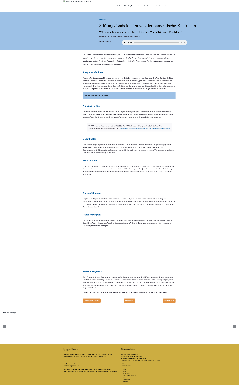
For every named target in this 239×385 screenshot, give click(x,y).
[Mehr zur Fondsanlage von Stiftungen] (129, 178)
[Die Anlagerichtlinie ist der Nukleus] (60, 317)
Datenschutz (126, 379)
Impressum (126, 381)
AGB (124, 377)
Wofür (124, 371)
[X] (163, 95)
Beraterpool (126, 373)
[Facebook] (160, 95)
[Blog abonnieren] (129, 230)
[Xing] (172, 95)
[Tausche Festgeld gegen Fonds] (218, 317)
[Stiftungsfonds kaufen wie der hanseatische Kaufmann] (139, 317)
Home (124, 369)
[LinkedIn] (166, 95)
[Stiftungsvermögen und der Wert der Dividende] (100, 317)
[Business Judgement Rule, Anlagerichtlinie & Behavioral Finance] (21, 317)
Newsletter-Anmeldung (129, 375)
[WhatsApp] (169, 95)
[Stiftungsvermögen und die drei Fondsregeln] (178, 317)
